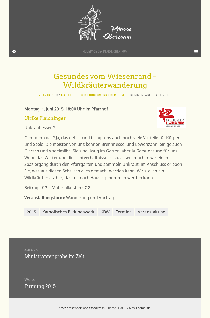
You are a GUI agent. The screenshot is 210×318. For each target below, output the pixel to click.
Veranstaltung (151, 212)
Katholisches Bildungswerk (68, 212)
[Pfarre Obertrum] (105, 23)
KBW (105, 212)
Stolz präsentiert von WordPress (82, 308)
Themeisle (143, 308)
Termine (124, 212)
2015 (31, 212)
